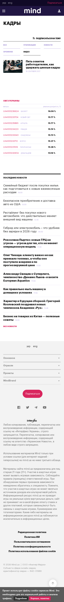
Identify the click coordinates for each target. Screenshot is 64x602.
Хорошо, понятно (40, 598)
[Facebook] (18, 407)
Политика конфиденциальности (32, 546)
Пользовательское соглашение (32, 542)
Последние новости (15, 178)
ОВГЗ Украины (11, 101)
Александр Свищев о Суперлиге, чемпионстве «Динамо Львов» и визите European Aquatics (30, 277)
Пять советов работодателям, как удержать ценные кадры (43, 64)
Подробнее (21, 598)
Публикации (29, 45)
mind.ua (27, 460)
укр (4, 3)
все (5, 45)
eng (10, 3)
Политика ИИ (32, 537)
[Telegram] (36, 407)
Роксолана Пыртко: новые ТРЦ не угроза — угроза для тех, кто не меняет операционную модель (30, 243)
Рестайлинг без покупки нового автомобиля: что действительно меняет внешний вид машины (29, 216)
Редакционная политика (32, 532)
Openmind (8, 52)
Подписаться (54, 3)
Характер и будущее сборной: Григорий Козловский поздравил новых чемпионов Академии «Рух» (31, 304)
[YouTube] (45, 407)
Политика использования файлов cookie (32, 551)
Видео (26, 52)
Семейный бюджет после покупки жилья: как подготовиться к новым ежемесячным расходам (31, 189)
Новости (48, 45)
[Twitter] (27, 407)
